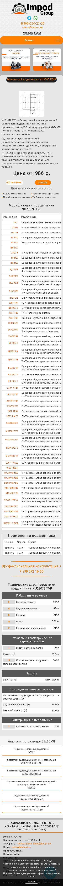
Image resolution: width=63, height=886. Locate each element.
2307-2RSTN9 (11, 488)
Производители (13, 850)
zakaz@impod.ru (32, 27)
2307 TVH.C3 (12, 462)
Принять (31, 882)
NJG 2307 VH (11, 493)
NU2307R (13, 291)
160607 (31, 787)
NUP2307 (13, 276)
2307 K (14, 252)
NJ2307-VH (12, 359)
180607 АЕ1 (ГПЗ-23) (31, 809)
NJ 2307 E (13, 343)
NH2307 (14, 247)
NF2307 (14, 242)
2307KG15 (13, 323)
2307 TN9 (13, 313)
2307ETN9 (13, 336)
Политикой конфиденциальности (21, 873)
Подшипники (11, 854)
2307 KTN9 (12, 387)
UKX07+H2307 (11, 483)
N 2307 (14, 237)
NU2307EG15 (11, 439)
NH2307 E (13, 308)
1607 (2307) (12, 468)
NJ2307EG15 (12, 423)
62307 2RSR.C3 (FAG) (31, 763)
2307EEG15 (12, 406)
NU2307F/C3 (12, 431)
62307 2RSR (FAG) (31, 773)
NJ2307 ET (13, 368)
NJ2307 (14, 257)
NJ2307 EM (12, 351)
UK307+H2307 (11, 478)
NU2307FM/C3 (11, 499)
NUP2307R (12, 329)
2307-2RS (13, 318)
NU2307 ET (12, 394)
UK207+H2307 (11, 473)
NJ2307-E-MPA (10, 523)
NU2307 (14, 262)
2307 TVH (13, 303)
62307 (31, 752)
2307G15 (14, 297)
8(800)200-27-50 (32, 23)
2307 (16, 222)
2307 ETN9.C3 (11, 516)
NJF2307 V (13, 374)
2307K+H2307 (11, 506)
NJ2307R (14, 269)
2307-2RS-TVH (11, 511)
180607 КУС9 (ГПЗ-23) (31, 798)
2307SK (14, 232)
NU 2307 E (13, 381)
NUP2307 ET (12, 456)
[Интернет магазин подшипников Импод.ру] (31, 8)
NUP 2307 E (12, 447)
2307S (15, 227)
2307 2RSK (12, 411)
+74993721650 (24, 843)
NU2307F (13, 283)
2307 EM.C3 (12, 416)
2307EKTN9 (12, 401)
